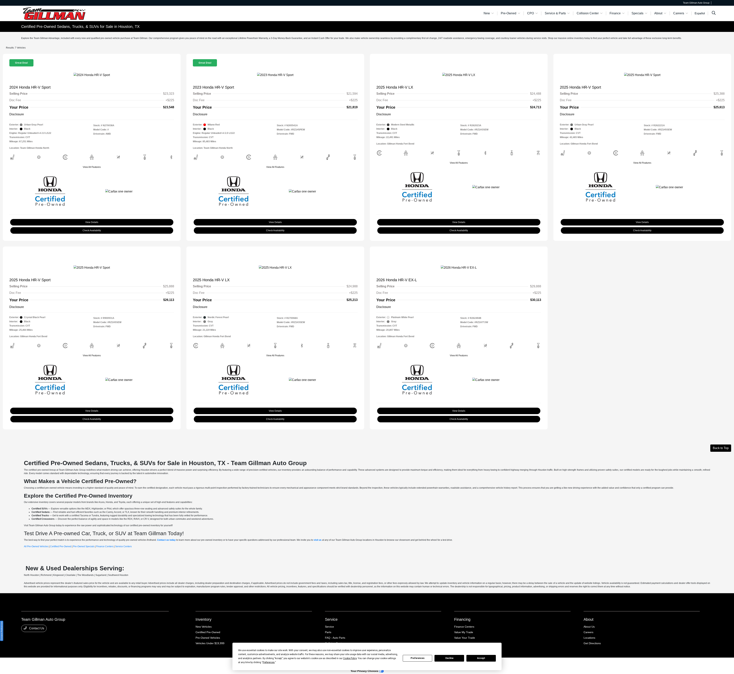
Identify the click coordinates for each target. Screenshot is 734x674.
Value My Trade (463, 632)
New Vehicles (204, 626)
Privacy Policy (56, 662)
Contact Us (36, 628)
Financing (462, 619)
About (589, 619)
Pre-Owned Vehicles (208, 637)
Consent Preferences (2, 630)
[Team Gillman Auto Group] (54, 13)
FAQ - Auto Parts (335, 637)
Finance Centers (464, 626)
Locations (589, 637)
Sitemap (85, 662)
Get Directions (592, 643)
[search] (714, 13)
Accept (481, 658)
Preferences (418, 658)
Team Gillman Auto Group (34, 662)
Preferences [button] (269, 662)
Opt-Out (123, 662)
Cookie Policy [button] (350, 658)
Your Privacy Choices (365, 670)
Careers (588, 632)
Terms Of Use (72, 662)
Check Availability (92, 230)
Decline (449, 658)
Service (331, 619)
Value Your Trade (464, 637)
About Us (589, 626)
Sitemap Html (98, 662)
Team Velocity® (664, 663)
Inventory (203, 619)
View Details (91, 222)
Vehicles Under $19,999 (210, 643)
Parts (328, 632)
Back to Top (721, 448)
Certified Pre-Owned (208, 632)
